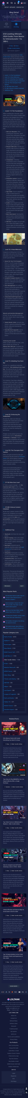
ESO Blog (16, 27)
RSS (14, 1078)
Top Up (6, 7)
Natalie (8, 787)
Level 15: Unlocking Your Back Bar (14, 79)
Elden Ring (7, 675)
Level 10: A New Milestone (12, 77)
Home (12, 14)
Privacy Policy (13, 1039)
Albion (6, 686)
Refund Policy (13, 1021)
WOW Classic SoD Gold (13, 1064)
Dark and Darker (9, 698)
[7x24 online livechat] (26, 1089)
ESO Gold (6, 27)
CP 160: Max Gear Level (11, 86)
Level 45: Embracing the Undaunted (14, 81)
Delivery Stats (14, 1023)
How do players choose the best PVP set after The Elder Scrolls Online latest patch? (14, 604)
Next (21, 586)
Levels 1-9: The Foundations (12, 75)
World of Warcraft (9, 667)
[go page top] (26, 1092)
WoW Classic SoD (9, 652)
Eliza (11, 46)
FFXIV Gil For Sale (14, 1056)
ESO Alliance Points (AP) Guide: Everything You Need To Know (11, 739)
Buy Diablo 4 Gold (14, 1061)
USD (24, 3)
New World (7, 648)
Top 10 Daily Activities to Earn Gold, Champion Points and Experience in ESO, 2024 (13, 956)
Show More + (14, 986)
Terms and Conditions (14, 1037)
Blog (16, 14)
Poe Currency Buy (13, 1045)
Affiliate (12, 7)
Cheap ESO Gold (13, 1048)
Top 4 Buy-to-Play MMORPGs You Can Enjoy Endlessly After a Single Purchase (13, 781)
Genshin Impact (9, 709)
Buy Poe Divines (13, 1058)
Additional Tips (9, 90)
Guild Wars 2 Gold (14, 1050)
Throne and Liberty (10, 679)
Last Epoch (7, 690)
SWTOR (6, 682)
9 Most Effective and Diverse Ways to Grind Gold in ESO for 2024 (13, 910)
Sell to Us (13, 1034)
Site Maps (13, 1081)
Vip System (13, 1031)
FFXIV (6, 663)
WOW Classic (8, 671)
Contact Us (20, 7)
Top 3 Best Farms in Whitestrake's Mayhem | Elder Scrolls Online (12, 823)
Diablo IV (7, 640)
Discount (13, 1026)
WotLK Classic (8, 705)
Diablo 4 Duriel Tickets (13, 1053)
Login (13, 1073)
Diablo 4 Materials (13, 1066)
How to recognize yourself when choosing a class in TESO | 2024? (12, 865)
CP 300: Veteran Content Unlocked (14, 88)
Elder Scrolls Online (14, 48)
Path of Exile (8, 637)
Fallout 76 (7, 702)
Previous (7, 586)
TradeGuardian (13, 1029)
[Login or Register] (14, 3)
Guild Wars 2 (8, 656)
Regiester (13, 1076)
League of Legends (10, 694)
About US (13, 1015)
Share (17, 46)
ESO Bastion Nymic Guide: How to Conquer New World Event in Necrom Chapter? (14, 597)
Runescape (7, 644)
